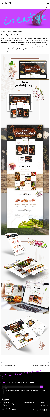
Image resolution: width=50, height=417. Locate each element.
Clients (42, 402)
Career (42, 404)
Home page (3, 31)
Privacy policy (44, 405)
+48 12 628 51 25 (28, 404)
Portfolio (9, 31)
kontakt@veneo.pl (29, 402)
